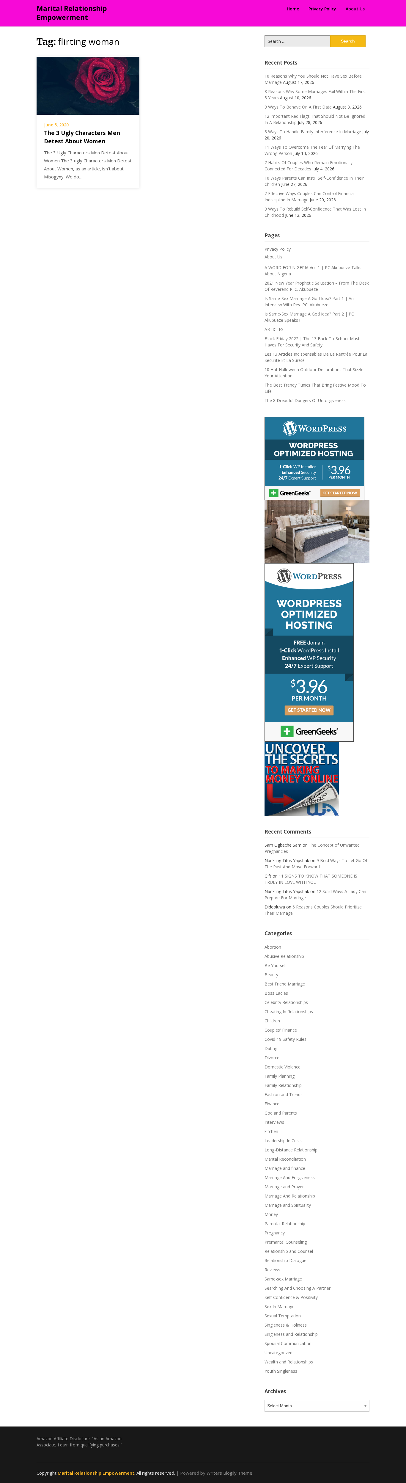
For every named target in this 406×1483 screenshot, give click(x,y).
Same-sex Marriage (283, 1279)
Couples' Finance (281, 1030)
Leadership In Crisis (283, 1140)
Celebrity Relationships (286, 1002)
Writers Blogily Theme (229, 1473)
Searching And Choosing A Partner (298, 1288)
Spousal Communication (288, 1343)
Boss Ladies (276, 993)
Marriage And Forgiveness (290, 1177)
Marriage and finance (285, 1168)
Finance (272, 1104)
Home (293, 9)
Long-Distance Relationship (291, 1150)
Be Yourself (276, 965)
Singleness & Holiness (286, 1325)
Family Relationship (283, 1085)
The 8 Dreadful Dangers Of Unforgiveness (305, 400)
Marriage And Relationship (290, 1196)
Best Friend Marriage (285, 984)
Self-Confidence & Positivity (291, 1297)
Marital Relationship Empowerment (72, 13)
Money (271, 1214)
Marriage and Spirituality (288, 1205)
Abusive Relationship (284, 956)
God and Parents (281, 1113)
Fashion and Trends (284, 1094)
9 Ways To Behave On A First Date (298, 107)
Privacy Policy (322, 9)
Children (272, 1021)
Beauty (271, 974)
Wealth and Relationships (289, 1362)
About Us (355, 9)
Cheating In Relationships (289, 1011)
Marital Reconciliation (285, 1159)
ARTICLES (274, 329)
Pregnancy (275, 1233)
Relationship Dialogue (285, 1260)
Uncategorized (278, 1352)
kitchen (271, 1131)
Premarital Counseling (286, 1242)
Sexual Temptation (283, 1316)
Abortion (273, 947)
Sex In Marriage (280, 1306)
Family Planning (280, 1076)
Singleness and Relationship (291, 1334)
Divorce (272, 1057)
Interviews (274, 1122)
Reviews (272, 1269)
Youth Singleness (281, 1371)
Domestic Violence (282, 1067)
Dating (271, 1048)
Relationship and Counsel (289, 1251)
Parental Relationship (285, 1223)
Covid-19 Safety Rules (285, 1039)
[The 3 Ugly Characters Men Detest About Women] (88, 85)
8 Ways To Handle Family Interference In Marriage (313, 131)
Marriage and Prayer (284, 1186)
